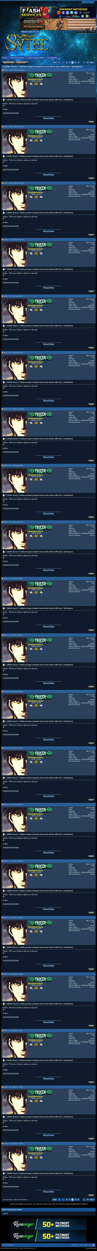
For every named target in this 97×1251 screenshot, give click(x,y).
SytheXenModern (8, 1245)
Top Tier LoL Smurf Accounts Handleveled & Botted (67, 1204)
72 (72, 62)
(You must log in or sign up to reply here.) (15, 1199)
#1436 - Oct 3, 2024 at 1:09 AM (13, 917)
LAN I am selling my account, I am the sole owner (29, 1204)
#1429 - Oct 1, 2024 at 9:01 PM (13, 522)
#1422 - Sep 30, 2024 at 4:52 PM (14, 126)
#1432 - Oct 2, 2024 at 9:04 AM (13, 691)
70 (66, 62)
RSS (93, 1245)
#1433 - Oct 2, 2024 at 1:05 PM (13, 748)
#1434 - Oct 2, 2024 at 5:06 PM (13, 804)
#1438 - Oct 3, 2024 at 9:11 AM (13, 1030)
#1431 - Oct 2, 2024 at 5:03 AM (13, 635)
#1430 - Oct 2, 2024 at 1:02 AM (13, 578)
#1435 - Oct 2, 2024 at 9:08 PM (13, 861)
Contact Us (75, 1245)
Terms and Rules (91, 1248)
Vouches (48, 118)
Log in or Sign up (88, 2)
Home (86, 1245)
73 (75, 62)
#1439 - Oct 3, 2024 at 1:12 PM (13, 1087)
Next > (92, 62)
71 (69, 62)
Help (81, 1245)
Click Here (91, 80)
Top (90, 1245)
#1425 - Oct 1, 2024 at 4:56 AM (13, 296)
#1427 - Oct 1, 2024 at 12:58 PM (14, 409)
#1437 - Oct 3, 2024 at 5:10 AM (13, 974)
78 (87, 62)
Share (91, 122)
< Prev (55, 62)
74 (78, 62)
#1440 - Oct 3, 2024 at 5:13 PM (13, 1143)
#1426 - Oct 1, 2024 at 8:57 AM (13, 352)
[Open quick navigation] (94, 58)
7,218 (92, 74)
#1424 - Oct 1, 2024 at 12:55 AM (13, 239)
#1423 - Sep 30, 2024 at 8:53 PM (14, 183)
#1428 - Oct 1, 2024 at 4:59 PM (13, 465)
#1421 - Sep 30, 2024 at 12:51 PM (14, 70)
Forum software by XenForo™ (18, 1248)
